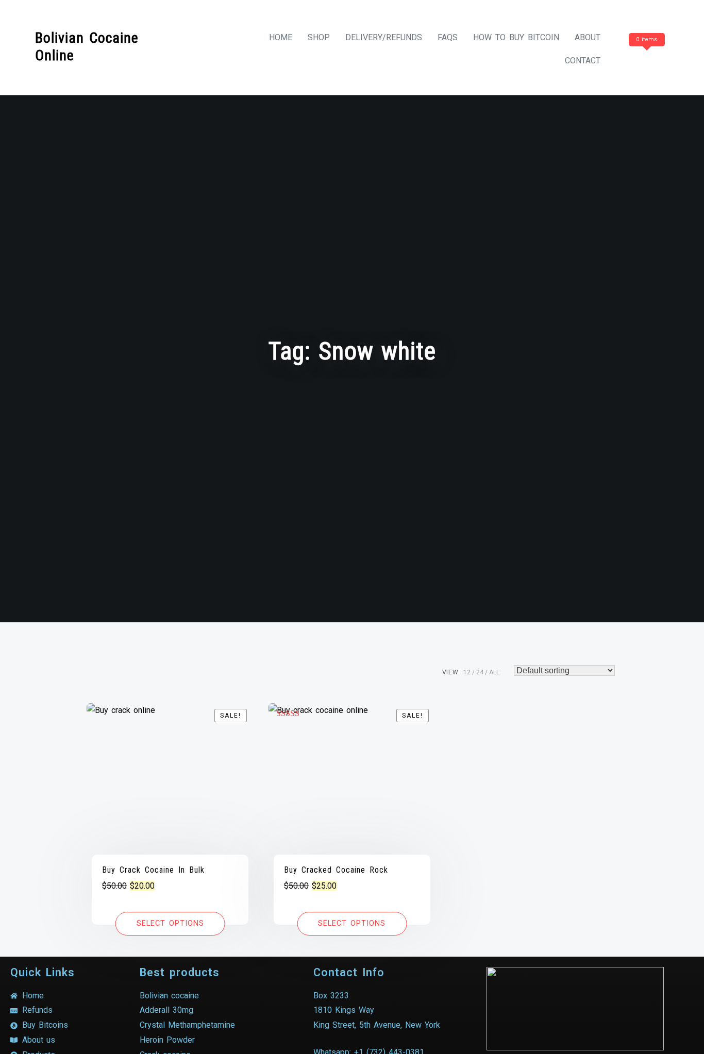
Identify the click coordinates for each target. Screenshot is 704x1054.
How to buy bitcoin (516, 37)
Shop (319, 37)
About (587, 37)
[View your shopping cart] (645, 60)
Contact (582, 60)
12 (467, 672)
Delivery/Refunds (383, 37)
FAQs (448, 37)
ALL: (495, 672)
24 (479, 672)
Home (280, 37)
